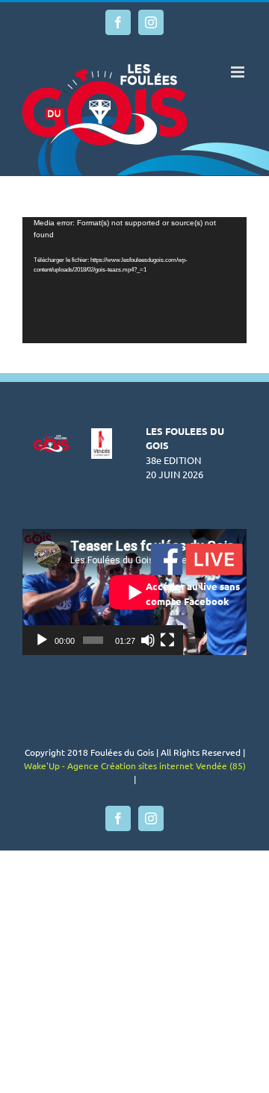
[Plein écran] (167, 640)
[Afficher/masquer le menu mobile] (239, 72)
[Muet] (147, 640)
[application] (134, 280)
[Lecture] (41, 640)
